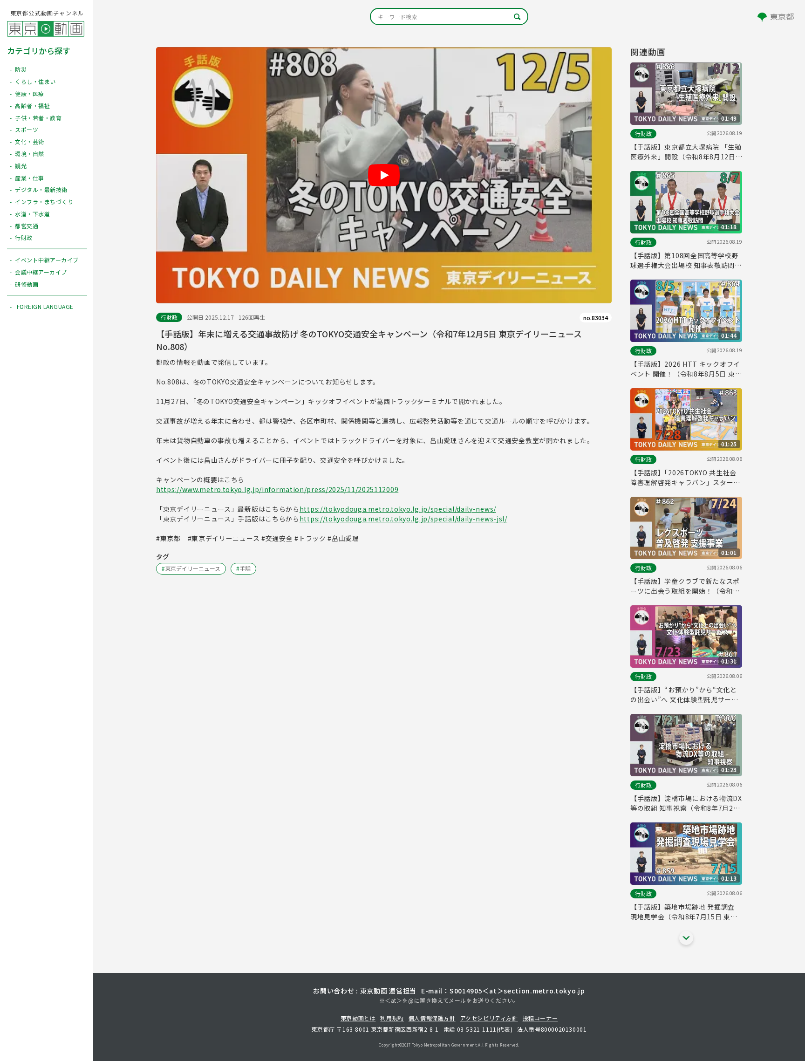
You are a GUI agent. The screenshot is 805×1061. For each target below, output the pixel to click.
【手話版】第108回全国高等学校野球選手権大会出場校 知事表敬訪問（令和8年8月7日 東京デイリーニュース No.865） (685, 260)
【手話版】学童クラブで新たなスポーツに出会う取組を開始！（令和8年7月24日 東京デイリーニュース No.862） (685, 586)
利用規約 (391, 1018)
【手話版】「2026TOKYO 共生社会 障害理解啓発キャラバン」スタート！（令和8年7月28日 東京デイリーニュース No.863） (683, 477)
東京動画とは (358, 1018)
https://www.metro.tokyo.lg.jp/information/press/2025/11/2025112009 (277, 489)
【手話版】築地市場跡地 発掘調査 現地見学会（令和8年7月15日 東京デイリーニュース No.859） (683, 912)
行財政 (169, 317)
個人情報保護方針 (432, 1018)
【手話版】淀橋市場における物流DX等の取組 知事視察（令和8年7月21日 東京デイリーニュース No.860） (686, 803)
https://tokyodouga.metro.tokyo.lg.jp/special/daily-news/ (398, 508)
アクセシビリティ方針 (489, 1018)
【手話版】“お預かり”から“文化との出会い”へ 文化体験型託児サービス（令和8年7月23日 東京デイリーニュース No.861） (684, 695)
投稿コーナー (540, 1018)
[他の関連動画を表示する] (686, 938)
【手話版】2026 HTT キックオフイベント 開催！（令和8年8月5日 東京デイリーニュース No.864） (686, 369)
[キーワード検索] (449, 16)
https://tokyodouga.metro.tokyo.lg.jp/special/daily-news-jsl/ (403, 518)
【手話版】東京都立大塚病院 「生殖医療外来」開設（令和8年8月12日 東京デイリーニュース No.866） (686, 152)
